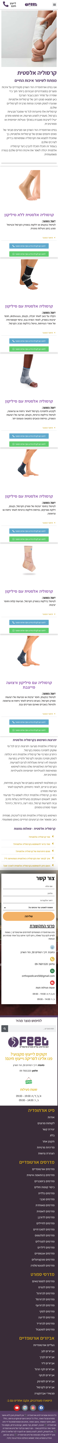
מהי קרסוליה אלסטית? (39, 836)
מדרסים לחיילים (45, 1223)
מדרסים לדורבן (46, 1217)
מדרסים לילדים (45, 1247)
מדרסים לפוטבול (45, 1329)
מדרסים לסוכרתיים (43, 1229)
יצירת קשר (48, 1129)
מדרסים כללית (46, 1193)
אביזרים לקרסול (45, 1387)
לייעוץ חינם (13, 4)
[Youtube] (17, 1408)
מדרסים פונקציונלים (43, 1259)
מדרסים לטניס (46, 1287)
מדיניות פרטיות (45, 1147)
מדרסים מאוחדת (45, 1205)
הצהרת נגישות (46, 1153)
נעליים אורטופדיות (43, 1345)
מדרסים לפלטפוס (44, 1235)
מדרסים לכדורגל (45, 1293)
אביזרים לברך (46, 1357)
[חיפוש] (4, 1028)
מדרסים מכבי (47, 1199)
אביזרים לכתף (46, 1375)
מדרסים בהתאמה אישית (40, 1175)
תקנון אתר (48, 1141)
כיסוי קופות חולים (44, 1187)
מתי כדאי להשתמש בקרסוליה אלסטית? (31, 844)
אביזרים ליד (47, 1363)
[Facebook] (41, 1408)
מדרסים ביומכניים (44, 1181)
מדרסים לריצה (46, 1317)
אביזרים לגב (47, 1351)
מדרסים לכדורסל (45, 1299)
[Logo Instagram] (33, 1408)
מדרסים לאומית (45, 1211)
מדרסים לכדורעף (45, 1305)
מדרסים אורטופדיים (43, 1169)
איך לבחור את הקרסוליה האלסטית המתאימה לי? (27, 858)
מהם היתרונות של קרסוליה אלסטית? (33, 851)
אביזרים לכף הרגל (44, 1369)
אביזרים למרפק (45, 1381)
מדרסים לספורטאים (43, 1281)
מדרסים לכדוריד (45, 1323)
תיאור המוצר (47, 237)
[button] (54, 4)
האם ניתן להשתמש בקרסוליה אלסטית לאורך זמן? (26, 865)
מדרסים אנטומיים (44, 1253)
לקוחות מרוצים (45, 1123)
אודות (51, 1117)
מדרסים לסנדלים (44, 1241)
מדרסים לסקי (46, 1311)
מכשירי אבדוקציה (44, 1393)
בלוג (52, 1135)
